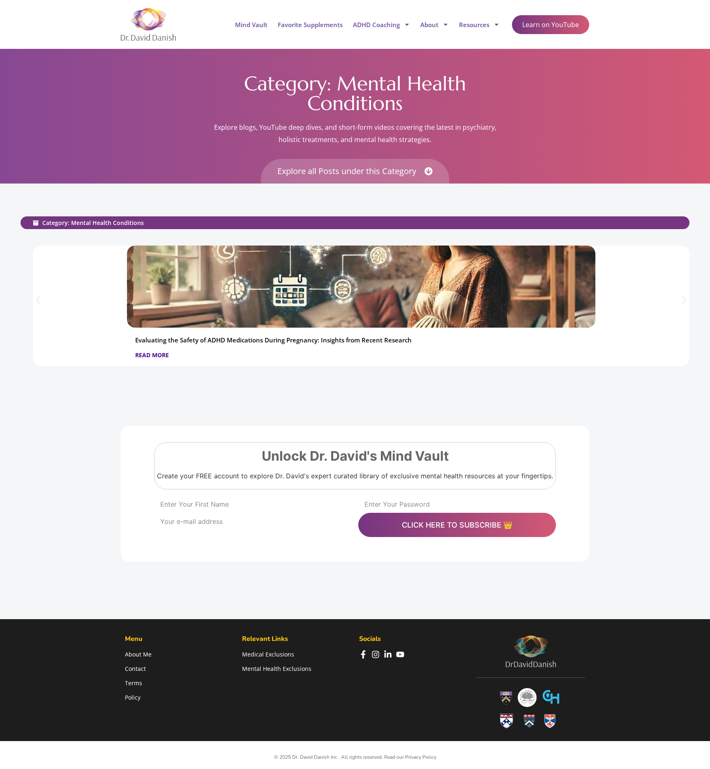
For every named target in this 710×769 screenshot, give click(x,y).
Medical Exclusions (268, 654)
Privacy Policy (420, 757)
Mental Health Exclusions (276, 669)
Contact (135, 669)
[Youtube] (400, 654)
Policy (133, 697)
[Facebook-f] (363, 654)
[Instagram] (375, 654)
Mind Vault (251, 25)
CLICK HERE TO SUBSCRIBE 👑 (457, 525)
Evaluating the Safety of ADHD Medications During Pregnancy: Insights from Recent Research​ (273, 340)
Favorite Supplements (310, 25)
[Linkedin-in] (388, 654)
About (429, 25)
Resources (474, 25)
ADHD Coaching (376, 25)
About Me (138, 654)
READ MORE (152, 355)
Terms (133, 683)
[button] (38, 300)
